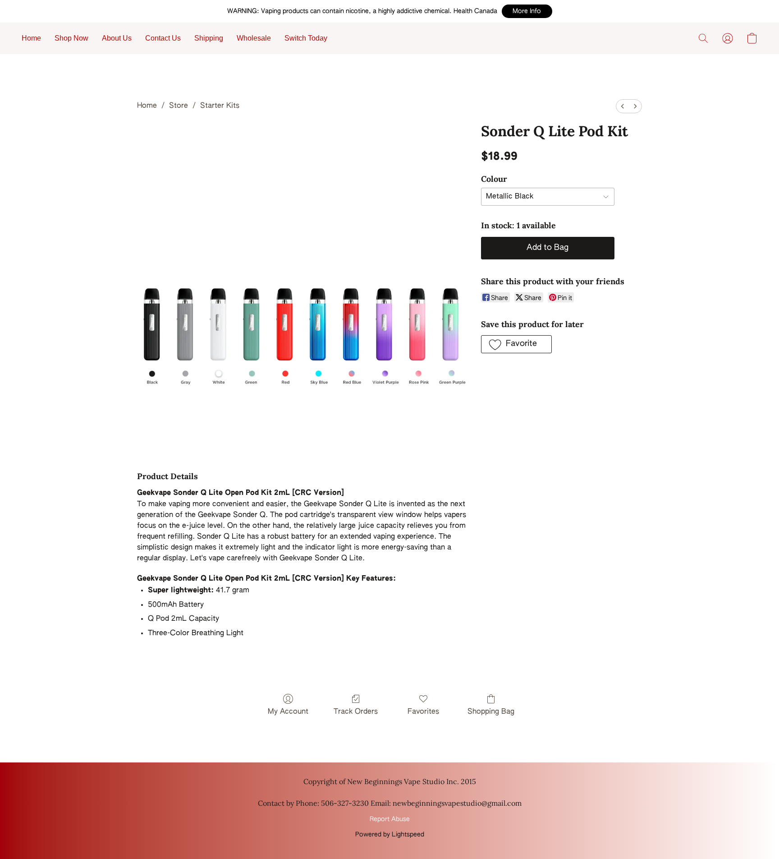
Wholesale (254, 38)
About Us (117, 38)
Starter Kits (219, 106)
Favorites (423, 712)
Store (178, 106)
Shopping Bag (490, 712)
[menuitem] (622, 106)
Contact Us (163, 38)
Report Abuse (390, 819)
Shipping (208, 38)
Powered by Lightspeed (389, 834)
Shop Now (71, 38)
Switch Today (305, 38)
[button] (527, 11)
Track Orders (356, 712)
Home (31, 38)
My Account (288, 712)
